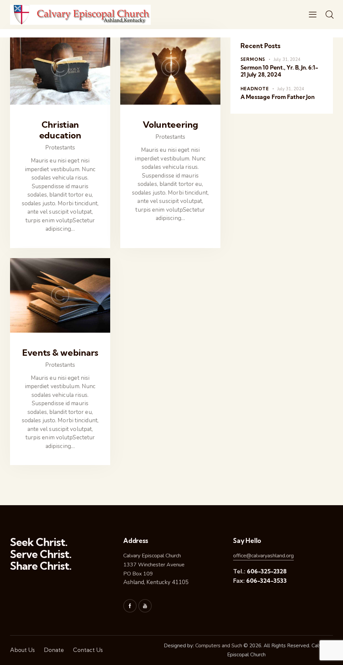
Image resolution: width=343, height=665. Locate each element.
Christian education (60, 130)
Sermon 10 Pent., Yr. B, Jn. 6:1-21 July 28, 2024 (279, 71)
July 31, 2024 (287, 60)
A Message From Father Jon (278, 96)
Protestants (60, 147)
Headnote (255, 88)
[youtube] (145, 606)
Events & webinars (60, 352)
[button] (313, 14)
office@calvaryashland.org (263, 555)
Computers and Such (218, 645)
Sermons (253, 59)
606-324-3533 (266, 580)
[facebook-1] (130, 606)
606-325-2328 (267, 571)
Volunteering (170, 124)
